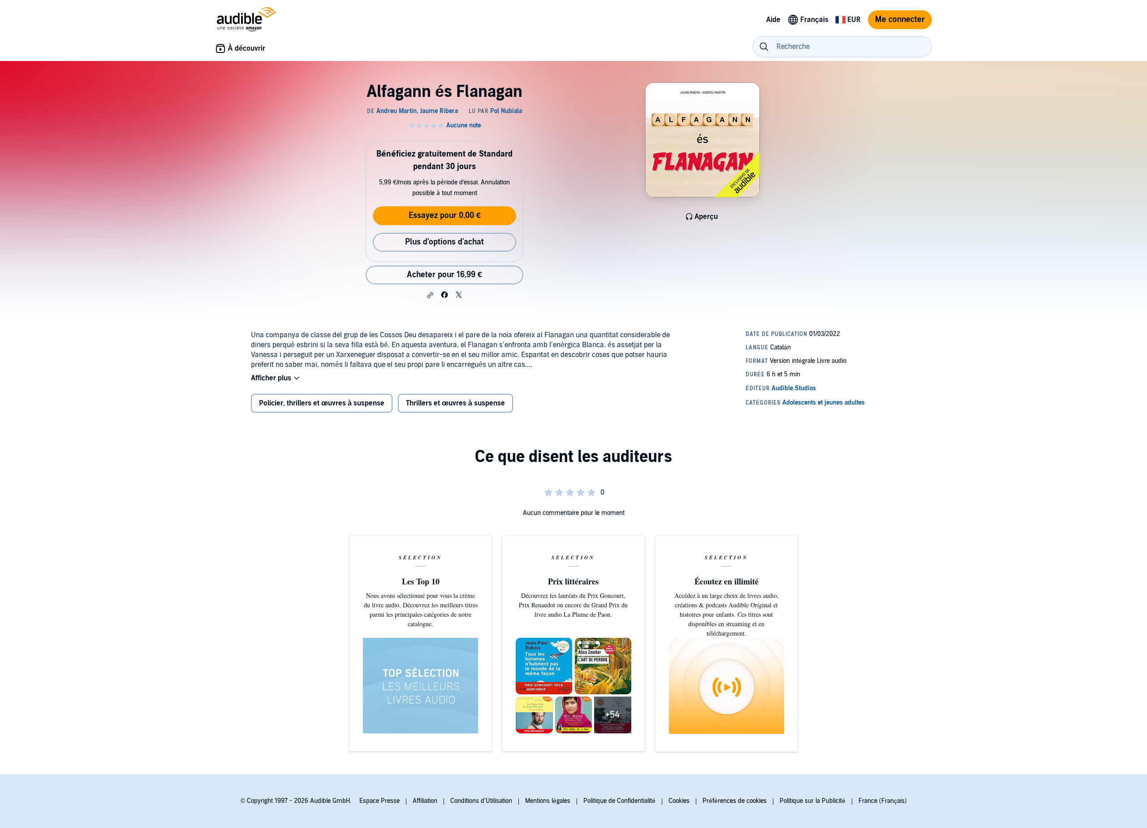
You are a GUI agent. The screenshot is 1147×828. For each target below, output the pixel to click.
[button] (430, 295)
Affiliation (425, 801)
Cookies (679, 801)
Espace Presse (379, 801)
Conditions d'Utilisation (481, 801)
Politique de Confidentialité (619, 801)
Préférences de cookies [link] (735, 801)
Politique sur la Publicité (812, 801)
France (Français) (882, 801)
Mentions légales (547, 801)
